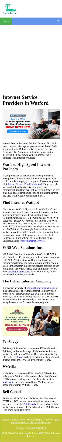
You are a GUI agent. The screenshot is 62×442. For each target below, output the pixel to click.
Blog (57, 419)
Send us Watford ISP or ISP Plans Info (31, 422)
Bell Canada (29, 404)
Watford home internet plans (41, 288)
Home (6, 21)
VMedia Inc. (9, 382)
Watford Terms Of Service (40, 419)
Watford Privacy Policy (13, 419)
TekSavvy (18, 357)
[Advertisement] (31, 60)
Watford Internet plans (19, 271)
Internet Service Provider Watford (25, 184)
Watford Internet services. (32, 240)
